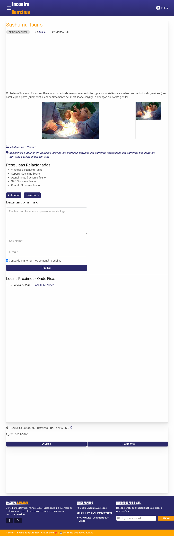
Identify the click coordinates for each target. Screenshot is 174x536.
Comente (129, 443)
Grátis (82, 521)
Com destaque (101, 517)
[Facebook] (9, 520)
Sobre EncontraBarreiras (93, 508)
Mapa (47, 443)
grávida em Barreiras (64, 152)
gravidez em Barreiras (92, 152)
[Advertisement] (87, 64)
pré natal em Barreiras (36, 156)
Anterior (15, 195)
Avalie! (42, 32)
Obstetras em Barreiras (23, 147)
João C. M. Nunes (44, 285)
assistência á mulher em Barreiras (30, 152)
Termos (10, 532)
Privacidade (22, 532)
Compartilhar (19, 32)
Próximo (31, 195)
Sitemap (34, 532)
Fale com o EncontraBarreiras (96, 513)
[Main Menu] (9, 8)
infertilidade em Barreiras (122, 152)
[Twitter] (18, 520)
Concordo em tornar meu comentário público (35, 260)
